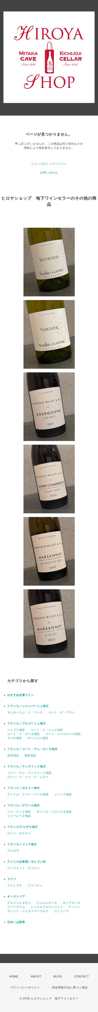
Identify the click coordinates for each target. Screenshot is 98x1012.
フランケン (35, 885)
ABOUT (36, 976)
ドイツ (11, 879)
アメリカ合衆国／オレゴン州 (26, 861)
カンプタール (71, 902)
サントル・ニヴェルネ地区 (54, 811)
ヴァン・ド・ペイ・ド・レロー (28, 777)
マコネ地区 (14, 738)
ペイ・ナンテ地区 (19, 811)
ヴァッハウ (61, 911)
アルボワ (13, 850)
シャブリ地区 (16, 729)
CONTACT (81, 976)
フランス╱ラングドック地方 (26, 766)
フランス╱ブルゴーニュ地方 (26, 723)
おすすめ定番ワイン (20, 695)
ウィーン (74, 907)
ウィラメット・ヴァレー (23, 868)
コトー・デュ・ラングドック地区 (29, 772)
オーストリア (16, 896)
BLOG (58, 976)
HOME (13, 976)
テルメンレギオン (19, 902)
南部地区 (30, 755)
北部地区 (13, 755)
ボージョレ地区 (38, 738)
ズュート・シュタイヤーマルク (28, 911)
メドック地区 (63, 794)
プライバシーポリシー (25, 987)
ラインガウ (14, 885)
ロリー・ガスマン (19, 833)
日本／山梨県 (16, 922)
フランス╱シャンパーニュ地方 (28, 706)
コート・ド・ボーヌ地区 (23, 734)
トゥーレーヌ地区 (19, 815)
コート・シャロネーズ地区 (63, 734)
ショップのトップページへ (49, 163)
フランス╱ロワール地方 (23, 805)
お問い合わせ (49, 172)
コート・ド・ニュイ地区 (47, 729)
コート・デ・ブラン (61, 712)
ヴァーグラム (16, 907)
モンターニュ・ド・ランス (25, 712)
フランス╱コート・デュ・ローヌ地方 (32, 749)
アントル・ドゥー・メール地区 (28, 794)
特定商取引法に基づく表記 (70, 987)
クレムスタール (46, 902)
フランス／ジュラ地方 (22, 844)
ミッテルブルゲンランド (47, 907)
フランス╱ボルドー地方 (23, 788)
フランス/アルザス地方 (22, 826)
